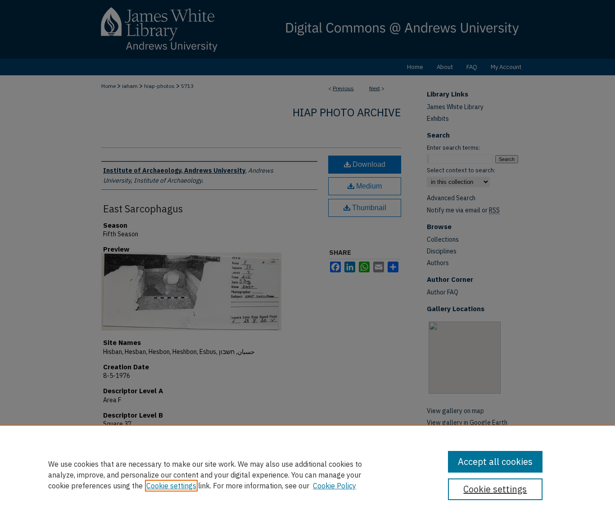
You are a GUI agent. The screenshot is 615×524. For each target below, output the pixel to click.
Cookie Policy (334, 485)
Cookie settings (171, 485)
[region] (307, 474)
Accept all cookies (495, 461)
